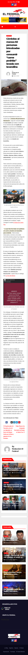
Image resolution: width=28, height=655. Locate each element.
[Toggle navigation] (15, 27)
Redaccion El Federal (15, 73)
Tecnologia (12, 651)
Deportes (16, 648)
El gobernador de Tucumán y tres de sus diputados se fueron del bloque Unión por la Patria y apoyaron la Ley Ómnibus (8, 432)
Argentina (9, 35)
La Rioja (6, 536)
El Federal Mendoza (20, 651)
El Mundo (21, 648)
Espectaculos (6, 651)
